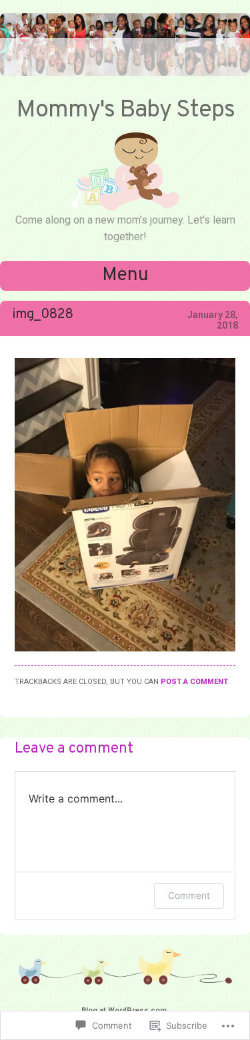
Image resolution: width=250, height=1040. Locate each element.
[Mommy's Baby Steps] (125, 72)
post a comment (194, 681)
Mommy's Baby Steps (125, 110)
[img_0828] (125, 648)
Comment (189, 895)
